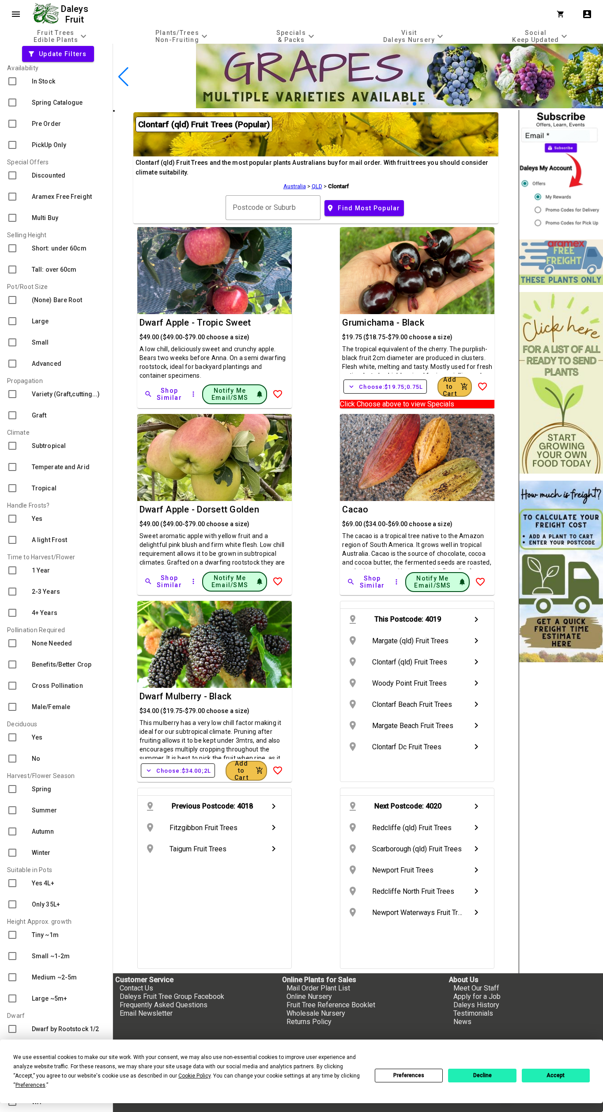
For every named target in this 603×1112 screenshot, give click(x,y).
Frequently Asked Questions (163, 1005)
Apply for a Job (477, 996)
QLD (317, 186)
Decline (482, 1075)
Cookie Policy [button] (194, 1076)
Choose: (385, 387)
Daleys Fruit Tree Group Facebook (172, 996)
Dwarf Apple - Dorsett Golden (199, 509)
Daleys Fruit (75, 14)
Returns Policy (309, 1021)
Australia (294, 186)
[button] (400, 104)
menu (16, 14)
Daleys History (476, 1005)
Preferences (408, 1075)
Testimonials (473, 1013)
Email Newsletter (146, 1013)
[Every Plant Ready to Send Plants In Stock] (561, 383)
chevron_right (476, 619)
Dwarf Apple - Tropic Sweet (195, 322)
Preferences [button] (30, 1085)
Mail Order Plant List (318, 988)
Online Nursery (309, 996)
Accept (555, 1075)
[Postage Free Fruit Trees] (561, 262)
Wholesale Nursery (315, 1013)
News (462, 1021)
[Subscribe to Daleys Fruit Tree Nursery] (561, 171)
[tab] (61, 36)
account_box (587, 14)
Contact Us (136, 988)
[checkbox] (56, 81)
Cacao (355, 509)
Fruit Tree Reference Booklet (330, 1005)
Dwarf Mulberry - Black (185, 696)
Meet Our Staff (476, 988)
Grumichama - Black (383, 322)
